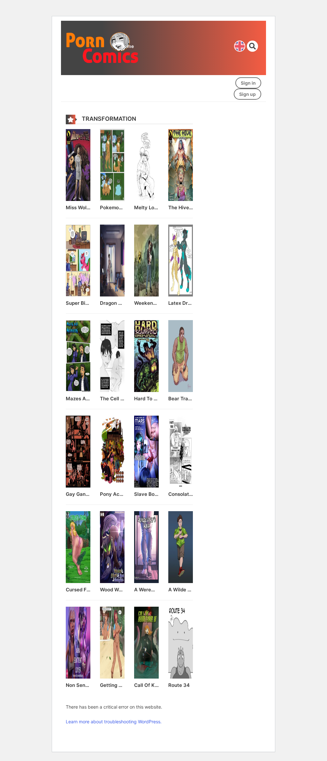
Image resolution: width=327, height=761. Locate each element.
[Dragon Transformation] (112, 260)
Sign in (248, 83)
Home (127, 46)
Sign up (247, 94)
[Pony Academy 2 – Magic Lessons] (112, 451)
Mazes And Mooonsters (78, 399)
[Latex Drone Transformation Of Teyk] (180, 260)
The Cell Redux (112, 399)
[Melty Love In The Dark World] (146, 164)
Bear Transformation (180, 399)
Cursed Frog (78, 590)
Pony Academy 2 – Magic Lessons (112, 494)
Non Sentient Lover (78, 685)
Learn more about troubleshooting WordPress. (114, 721)
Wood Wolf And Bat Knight (112, 590)
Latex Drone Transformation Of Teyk (180, 303)
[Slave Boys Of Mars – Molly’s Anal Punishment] (146, 451)
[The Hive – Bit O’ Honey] (180, 164)
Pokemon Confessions (112, 208)
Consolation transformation (180, 494)
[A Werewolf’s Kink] (146, 546)
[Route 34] (180, 642)
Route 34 (179, 685)
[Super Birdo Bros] (78, 260)
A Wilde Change (180, 590)
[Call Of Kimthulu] (146, 642)
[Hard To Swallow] (146, 355)
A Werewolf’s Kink (146, 590)
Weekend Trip (146, 303)
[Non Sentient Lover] (78, 642)
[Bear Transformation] (180, 355)
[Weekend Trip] (146, 260)
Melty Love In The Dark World (146, 208)
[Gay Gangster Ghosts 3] (78, 451)
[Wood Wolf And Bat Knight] (112, 546)
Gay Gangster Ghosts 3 (78, 494)
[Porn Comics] (103, 47)
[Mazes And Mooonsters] (78, 355)
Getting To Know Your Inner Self (112, 685)
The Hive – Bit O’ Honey (180, 208)
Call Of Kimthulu (146, 685)
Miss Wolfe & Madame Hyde (78, 208)
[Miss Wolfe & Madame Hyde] (78, 164)
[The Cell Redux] (112, 355)
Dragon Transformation (112, 303)
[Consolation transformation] (180, 451)
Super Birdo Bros (78, 303)
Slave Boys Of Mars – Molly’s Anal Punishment (146, 494)
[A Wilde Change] (180, 546)
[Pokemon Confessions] (112, 164)
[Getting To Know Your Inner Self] (112, 642)
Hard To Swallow (146, 399)
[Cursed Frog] (78, 546)
